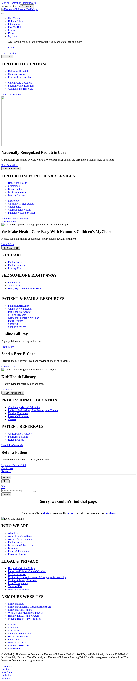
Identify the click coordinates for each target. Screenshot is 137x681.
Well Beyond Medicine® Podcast (25, 612)
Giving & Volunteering (20, 308)
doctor (46, 513)
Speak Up (13, 323)
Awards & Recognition (20, 539)
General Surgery (16, 195)
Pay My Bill (14, 27)
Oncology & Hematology (21, 203)
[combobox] (16, 490)
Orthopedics (14, 206)
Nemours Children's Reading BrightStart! (30, 606)
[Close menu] (2, 13)
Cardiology (14, 185)
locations (110, 513)
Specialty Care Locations (21, 85)
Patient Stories (15, 320)
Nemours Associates (18, 645)
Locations (13, 548)
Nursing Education (18, 413)
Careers (12, 30)
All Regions (27, 6)
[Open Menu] (2, 485)
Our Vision (14, 18)
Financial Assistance (18, 305)
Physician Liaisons (18, 436)
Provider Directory (18, 554)
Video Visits (14, 285)
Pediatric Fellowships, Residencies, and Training (33, 410)
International (14, 24)
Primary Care (15, 268)
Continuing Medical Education (24, 407)
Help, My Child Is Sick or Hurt (24, 288)
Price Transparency (18, 583)
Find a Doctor (15, 262)
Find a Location (16, 265)
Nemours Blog (16, 603)
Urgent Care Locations (20, 82)
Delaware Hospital (18, 71)
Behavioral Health (17, 182)
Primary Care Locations (20, 77)
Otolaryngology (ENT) (20, 209)
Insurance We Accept (19, 311)
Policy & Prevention (18, 551)
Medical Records (17, 314)
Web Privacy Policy (18, 589)
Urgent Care (14, 282)
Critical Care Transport (20, 433)
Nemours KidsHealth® (20, 609)
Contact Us (14, 630)
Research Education (18, 416)
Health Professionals (19, 636)
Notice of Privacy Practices (22, 580)
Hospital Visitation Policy (21, 568)
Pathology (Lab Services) (21, 212)
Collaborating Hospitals (20, 88)
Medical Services (17, 642)
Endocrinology (16, 189)
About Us (13, 533)
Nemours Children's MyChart (23, 317)
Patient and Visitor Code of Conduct (27, 571)
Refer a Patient (16, 21)
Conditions (14, 627)
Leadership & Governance (22, 545)
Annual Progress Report (20, 536)
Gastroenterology (17, 192)
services (71, 513)
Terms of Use (15, 586)
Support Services (17, 326)
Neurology (13, 200)
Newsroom (14, 648)
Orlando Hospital (17, 74)
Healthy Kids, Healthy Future (23, 615)
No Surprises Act (17, 574)
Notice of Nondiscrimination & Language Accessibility (37, 577)
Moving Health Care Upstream (24, 618)
